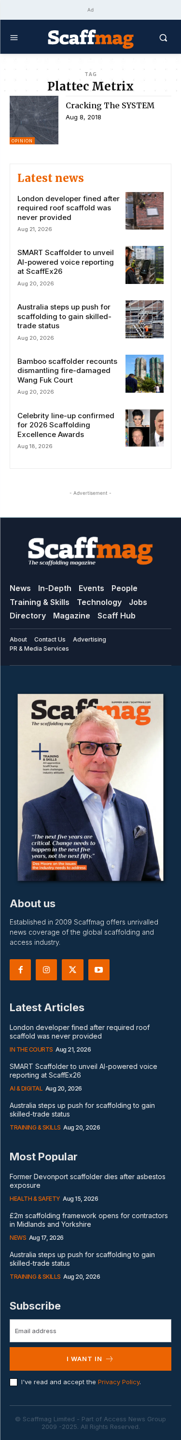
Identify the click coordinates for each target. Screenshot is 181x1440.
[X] (72, 969)
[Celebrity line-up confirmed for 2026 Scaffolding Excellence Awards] (144, 428)
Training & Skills (35, 1127)
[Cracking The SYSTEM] (34, 120)
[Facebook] (20, 969)
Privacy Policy (118, 1382)
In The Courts (31, 1049)
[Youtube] (99, 969)
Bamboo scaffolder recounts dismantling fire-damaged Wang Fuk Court (67, 371)
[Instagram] (46, 969)
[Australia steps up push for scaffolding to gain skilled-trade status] (144, 319)
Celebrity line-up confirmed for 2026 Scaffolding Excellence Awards (65, 425)
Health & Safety (35, 1198)
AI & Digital (26, 1088)
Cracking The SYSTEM (110, 105)
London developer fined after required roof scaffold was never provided (68, 208)
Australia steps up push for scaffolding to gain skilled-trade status (64, 316)
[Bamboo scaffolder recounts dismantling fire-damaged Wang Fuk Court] (144, 374)
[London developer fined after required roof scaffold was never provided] (144, 211)
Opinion (22, 141)
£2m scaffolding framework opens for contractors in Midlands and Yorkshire (89, 1219)
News (18, 1237)
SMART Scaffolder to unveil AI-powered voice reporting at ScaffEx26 (65, 262)
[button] (153, 37)
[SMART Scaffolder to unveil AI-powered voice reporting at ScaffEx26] (144, 265)
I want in (84, 1359)
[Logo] (90, 38)
